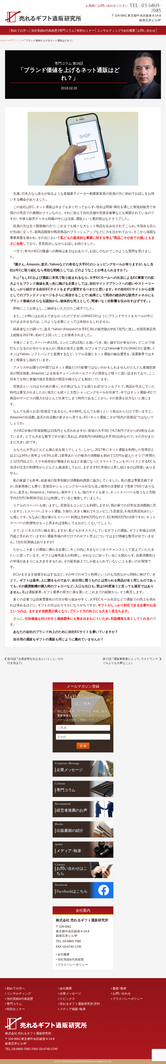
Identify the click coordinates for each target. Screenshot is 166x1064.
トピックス (67, 998)
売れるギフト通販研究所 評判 (80, 1003)
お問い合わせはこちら (71, 871)
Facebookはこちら (72, 891)
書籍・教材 (119, 988)
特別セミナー (86, 30)
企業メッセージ (70, 993)
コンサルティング (109, 30)
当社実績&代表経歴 (44, 30)
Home (3, 40)
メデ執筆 (68, 851)
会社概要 (129, 30)
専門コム (65, 790)
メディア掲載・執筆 (73, 1009)
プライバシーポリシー (72, 964)
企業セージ (69, 770)
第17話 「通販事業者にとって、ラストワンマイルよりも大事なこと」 (130, 661)
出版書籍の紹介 (69, 830)
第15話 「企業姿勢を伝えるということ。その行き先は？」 (35, 661)
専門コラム (66, 30)
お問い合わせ (146, 30)
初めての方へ (20, 30)
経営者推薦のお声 (71, 810)
